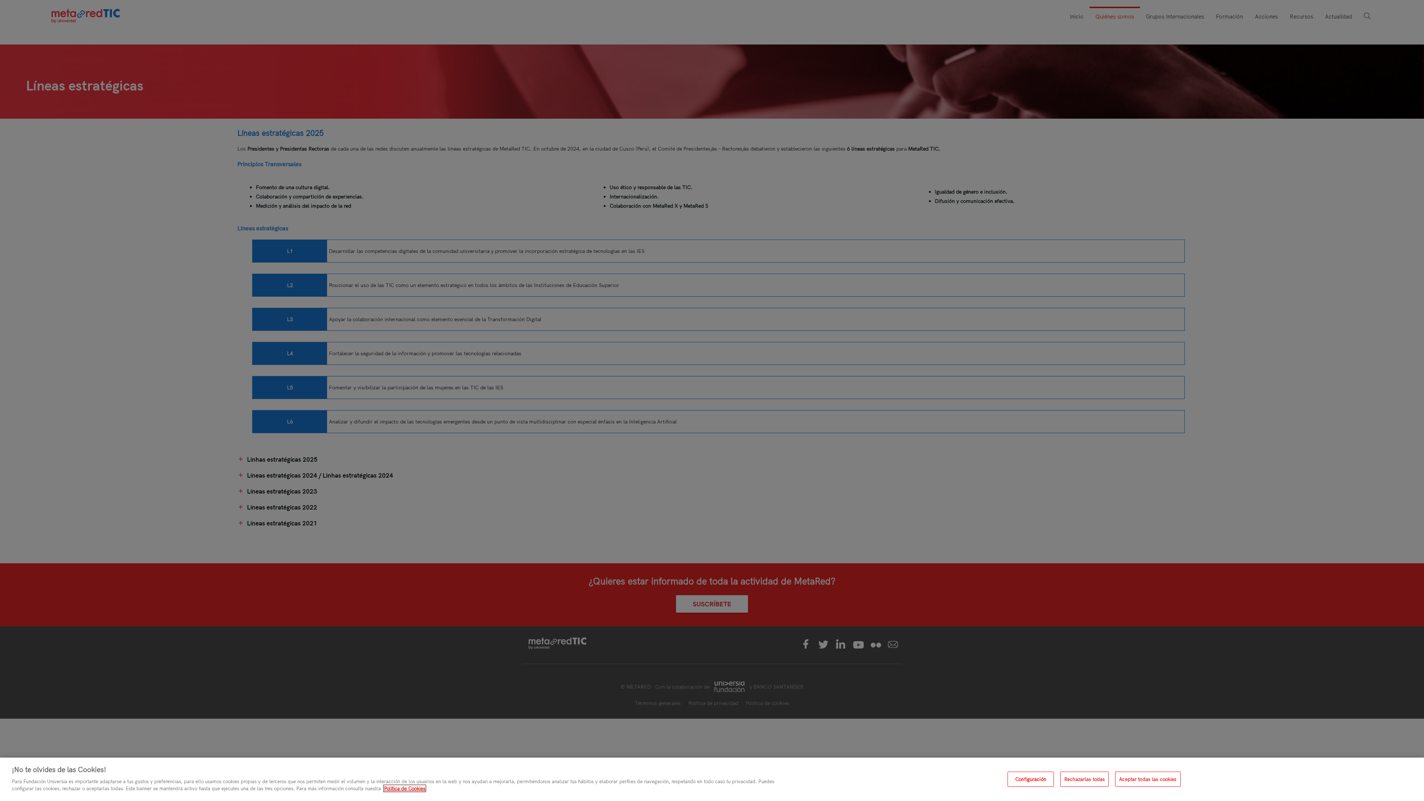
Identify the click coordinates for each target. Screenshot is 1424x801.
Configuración (1030, 779)
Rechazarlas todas (1084, 779)
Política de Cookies (404, 788)
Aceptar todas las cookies (1147, 779)
